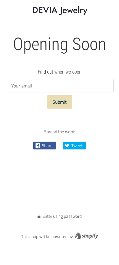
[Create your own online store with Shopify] (86, 236)
